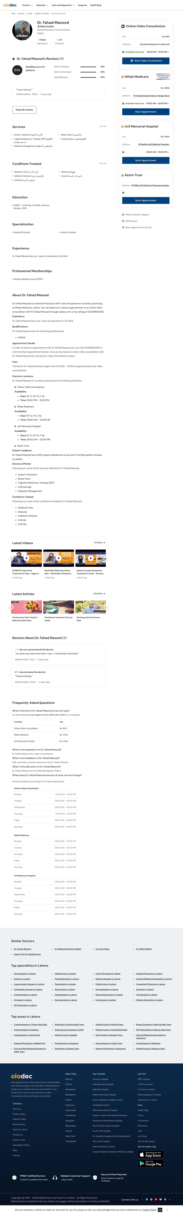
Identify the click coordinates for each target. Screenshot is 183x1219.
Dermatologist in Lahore (107, 989)
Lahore (29, 14)
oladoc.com (54, 1201)
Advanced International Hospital (107, 1120)
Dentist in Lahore (22, 979)
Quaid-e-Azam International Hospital (110, 1115)
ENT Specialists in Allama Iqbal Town (153, 1030)
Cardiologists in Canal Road (27, 1035)
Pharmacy (142, 1126)
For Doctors (143, 1120)
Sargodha (69, 1120)
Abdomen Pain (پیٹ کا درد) (26, 172)
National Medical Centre (104, 1146)
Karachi (68, 1079)
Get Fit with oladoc (146, 1141)
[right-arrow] (105, 558)
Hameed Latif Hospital (103, 1084)
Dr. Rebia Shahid (144, 949)
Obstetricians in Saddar (66, 1035)
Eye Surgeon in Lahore (106, 1000)
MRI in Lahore (144, 1079)
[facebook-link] (147, 1199)
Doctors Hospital (100, 1079)
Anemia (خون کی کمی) (71, 176)
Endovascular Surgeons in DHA (69, 1030)
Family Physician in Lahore (108, 973)
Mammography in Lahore (149, 1095)
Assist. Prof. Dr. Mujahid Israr (27, 954)
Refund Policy (19, 1124)
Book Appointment (145, 111)
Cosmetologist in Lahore (25, 994)
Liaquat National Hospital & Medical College (113, 1152)
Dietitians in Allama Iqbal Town (69, 1024)
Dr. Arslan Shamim (22, 949)
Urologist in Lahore (23, 1000)
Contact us (18, 1135)
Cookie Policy (150, 1209)
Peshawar (69, 1105)
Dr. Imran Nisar (103, 949)
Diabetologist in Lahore (66, 994)
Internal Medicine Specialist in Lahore (154, 979)
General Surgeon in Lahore (108, 979)
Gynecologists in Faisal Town (109, 1043)
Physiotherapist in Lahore (67, 979)
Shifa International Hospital (105, 1110)
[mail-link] (160, 1199)
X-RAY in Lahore (145, 1084)
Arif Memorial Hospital (141, 126)
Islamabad (70, 1089)
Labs (140, 1131)
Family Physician (68, 232)
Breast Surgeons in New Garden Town (153, 1024)
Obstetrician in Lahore (65, 973)
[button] (145, 52)
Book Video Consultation (148, 60)
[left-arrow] (11, 558)
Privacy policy (19, 1114)
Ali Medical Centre (101, 1105)
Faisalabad (70, 1115)
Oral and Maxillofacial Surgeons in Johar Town (30, 1050)
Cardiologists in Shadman (148, 1043)
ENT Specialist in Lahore (25, 1005)
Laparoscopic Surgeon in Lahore (29, 984)
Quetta (68, 1131)
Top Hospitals (99, 1074)
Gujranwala (70, 1110)
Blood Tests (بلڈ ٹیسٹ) (71, 134)
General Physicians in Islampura (111, 1048)
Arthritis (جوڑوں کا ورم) (24, 180)
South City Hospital (101, 1131)
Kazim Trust (133, 175)
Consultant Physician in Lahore (150, 984)
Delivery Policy (19, 1119)
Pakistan (21, 14)
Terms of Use (19, 1140)
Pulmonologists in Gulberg (26, 1030)
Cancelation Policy (21, 1145)
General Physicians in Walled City (30, 1043)
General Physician (42, 14)
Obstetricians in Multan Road (109, 1024)
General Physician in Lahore (149, 973)
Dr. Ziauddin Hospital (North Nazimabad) (111, 1136)
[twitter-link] (142, 1199)
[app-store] (151, 1154)
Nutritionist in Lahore (65, 989)
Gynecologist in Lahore (25, 973)
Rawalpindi (70, 1095)
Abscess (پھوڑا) (68, 172)
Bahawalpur (70, 1126)
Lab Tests (142, 1136)
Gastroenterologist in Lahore (109, 994)
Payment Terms (20, 1129)
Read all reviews (24, 109)
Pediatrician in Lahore (106, 984)
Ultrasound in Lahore (147, 1100)
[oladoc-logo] (10, 5)
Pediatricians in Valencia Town (150, 1048)
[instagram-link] (151, 1199)
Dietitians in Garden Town (67, 1048)
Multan (68, 1100)
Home (13, 14)
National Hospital (100, 1089)
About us (17, 1109)
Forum (141, 1115)
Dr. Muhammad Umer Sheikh (68, 949)
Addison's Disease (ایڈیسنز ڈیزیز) (29, 176)
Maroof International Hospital (106, 1126)
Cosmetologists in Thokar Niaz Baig (30, 1024)
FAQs (15, 1150)
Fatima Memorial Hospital (104, 1095)
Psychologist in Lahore (65, 984)
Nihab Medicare (137, 77)
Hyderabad (70, 1141)
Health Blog (143, 1110)
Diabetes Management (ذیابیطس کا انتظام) (33, 146)
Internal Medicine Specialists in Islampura (151, 1036)
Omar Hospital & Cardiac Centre (108, 1100)
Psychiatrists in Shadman (66, 1043)
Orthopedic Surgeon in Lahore (28, 989)
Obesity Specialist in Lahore (149, 1000)
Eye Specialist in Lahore (66, 1000)
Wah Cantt (70, 1136)
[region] (58, 565)
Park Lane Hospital (101, 1141)
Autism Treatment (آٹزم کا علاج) (28, 134)
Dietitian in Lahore (145, 989)
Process (16, 1155)
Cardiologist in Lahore (146, 994)
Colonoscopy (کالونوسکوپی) (73, 139)
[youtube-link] (156, 1199)
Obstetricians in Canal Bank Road (111, 1030)
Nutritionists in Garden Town (109, 1035)
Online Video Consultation (145, 26)
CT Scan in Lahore (146, 1089)
